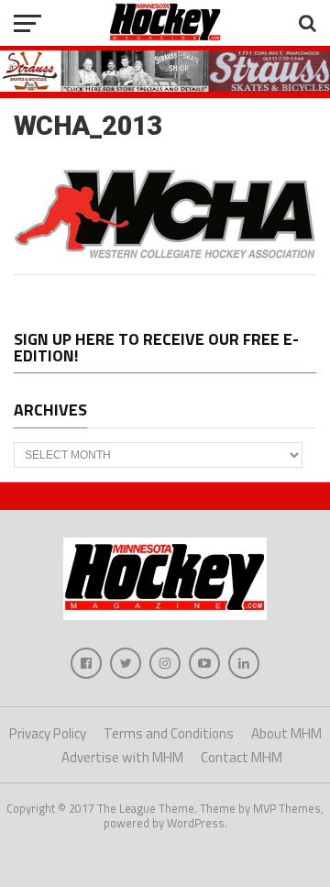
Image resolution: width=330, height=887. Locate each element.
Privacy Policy (47, 733)
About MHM (286, 733)
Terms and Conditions (169, 733)
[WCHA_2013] (165, 253)
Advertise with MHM (122, 757)
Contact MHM (241, 757)
